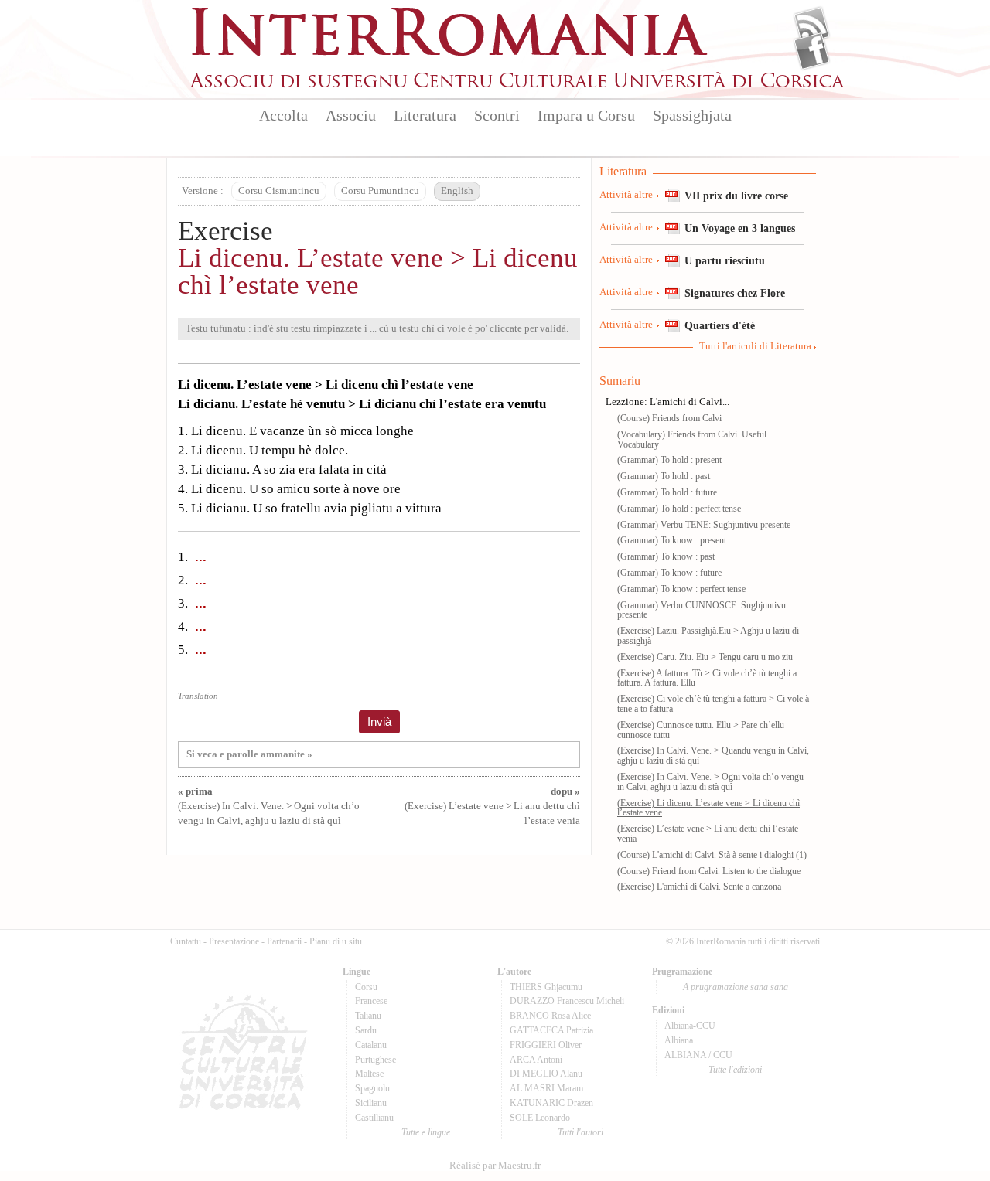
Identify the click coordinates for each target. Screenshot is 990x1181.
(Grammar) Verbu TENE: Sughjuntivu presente (703, 524)
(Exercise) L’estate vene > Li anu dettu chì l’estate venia (492, 806)
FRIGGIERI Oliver (546, 1045)
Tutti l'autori (580, 1132)
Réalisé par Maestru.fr (495, 1165)
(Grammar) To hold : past (663, 476)
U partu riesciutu (724, 260)
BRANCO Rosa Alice (550, 1015)
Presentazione (234, 941)
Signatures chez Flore (734, 293)
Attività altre (626, 194)
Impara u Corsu (586, 115)
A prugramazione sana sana (735, 987)
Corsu (366, 987)
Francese (371, 1001)
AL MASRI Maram (546, 1088)
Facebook (812, 51)
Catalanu (371, 1045)
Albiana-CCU (689, 1025)
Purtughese (375, 1059)
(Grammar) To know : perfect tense (681, 589)
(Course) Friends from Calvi (669, 418)
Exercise (225, 231)
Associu (351, 115)
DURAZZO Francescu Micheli (567, 1001)
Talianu (368, 1015)
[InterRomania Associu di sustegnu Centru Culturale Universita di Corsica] (518, 85)
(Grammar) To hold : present (669, 460)
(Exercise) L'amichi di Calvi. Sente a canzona (699, 886)
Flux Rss (812, 25)
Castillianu (374, 1117)
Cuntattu (185, 941)
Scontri (497, 115)
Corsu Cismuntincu (278, 190)
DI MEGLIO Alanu (546, 1073)
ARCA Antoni (536, 1059)
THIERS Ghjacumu (546, 987)
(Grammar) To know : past (666, 556)
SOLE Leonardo (540, 1117)
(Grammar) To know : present (671, 540)
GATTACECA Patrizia (551, 1030)
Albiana (678, 1040)
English (457, 190)
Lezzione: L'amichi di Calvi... (667, 402)
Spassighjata (692, 115)
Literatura (425, 115)
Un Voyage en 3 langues (739, 228)
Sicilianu (371, 1103)
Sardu (366, 1030)
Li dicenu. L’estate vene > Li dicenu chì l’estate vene (378, 271)
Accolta (283, 115)
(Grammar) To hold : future (667, 492)
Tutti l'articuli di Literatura (755, 346)
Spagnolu (372, 1088)
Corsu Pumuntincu (380, 190)
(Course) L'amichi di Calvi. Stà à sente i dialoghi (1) (712, 854)
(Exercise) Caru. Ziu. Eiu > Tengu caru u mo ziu (705, 657)
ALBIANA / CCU (698, 1055)
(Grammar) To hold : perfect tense (679, 508)
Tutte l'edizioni (735, 1069)
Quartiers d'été (719, 325)
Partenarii (284, 941)
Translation (198, 696)
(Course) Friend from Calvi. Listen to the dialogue (709, 871)
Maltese (369, 1073)
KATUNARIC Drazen (551, 1103)
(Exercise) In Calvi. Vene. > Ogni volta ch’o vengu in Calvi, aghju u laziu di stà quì (269, 806)
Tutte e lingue (425, 1132)
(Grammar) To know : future (669, 572)
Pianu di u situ (335, 941)
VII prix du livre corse (736, 195)
